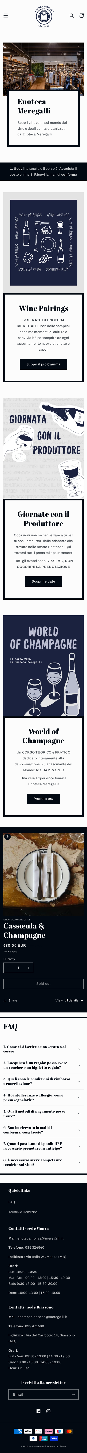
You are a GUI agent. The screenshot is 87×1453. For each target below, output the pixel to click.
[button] (5, 15)
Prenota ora (43, 798)
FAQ (11, 1202)
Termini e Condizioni (23, 1212)
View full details (67, 1000)
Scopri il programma (43, 364)
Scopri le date (43, 581)
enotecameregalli (37, 1446)
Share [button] (12, 1000)
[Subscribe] (73, 1394)
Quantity (9, 959)
